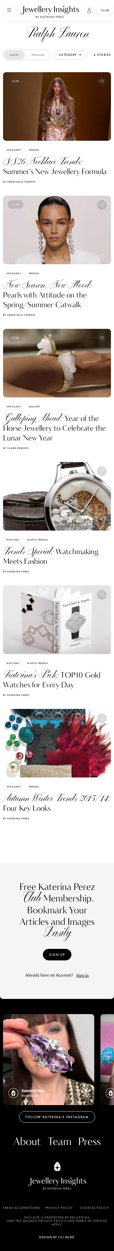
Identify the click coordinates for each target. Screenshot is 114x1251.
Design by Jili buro (57, 1237)
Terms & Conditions (21, 1208)
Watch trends (37, 539)
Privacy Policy (59, 1208)
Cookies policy (94, 1208)
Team (59, 1142)
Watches (12, 539)
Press (89, 1142)
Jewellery (13, 149)
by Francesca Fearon (19, 181)
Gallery (34, 406)
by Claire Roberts (16, 448)
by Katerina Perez (16, 571)
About (27, 1142)
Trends (34, 149)
